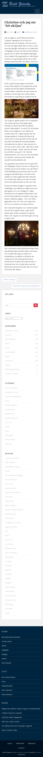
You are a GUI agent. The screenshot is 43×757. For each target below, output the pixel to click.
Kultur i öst (9, 540)
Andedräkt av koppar (12, 467)
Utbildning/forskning (12, 369)
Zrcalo (7, 613)
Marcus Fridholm (11, 553)
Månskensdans (10, 548)
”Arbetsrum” (20, 743)
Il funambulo (9, 518)
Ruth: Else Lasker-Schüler (11, 722)
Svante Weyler (10, 587)
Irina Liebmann (7, 690)
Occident (8, 561)
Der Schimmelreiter (8, 677)
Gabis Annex (9, 501)
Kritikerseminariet (11, 418)
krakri (7, 535)
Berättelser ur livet (31, 32)
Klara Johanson (7, 694)
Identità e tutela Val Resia (14, 510)
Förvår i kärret (7, 641)
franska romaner (11, 405)
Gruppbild (5, 650)
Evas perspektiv (10, 488)
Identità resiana (10, 514)
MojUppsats (9, 557)
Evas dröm (9, 484)
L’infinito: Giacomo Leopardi (12, 713)
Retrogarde (9, 435)
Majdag (4, 654)
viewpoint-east (10, 600)
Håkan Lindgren (10, 505)
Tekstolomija (9, 591)
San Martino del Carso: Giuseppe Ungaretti (17, 726)
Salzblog (8, 583)
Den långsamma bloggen (14, 475)
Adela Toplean (10, 462)
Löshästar (8, 361)
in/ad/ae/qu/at (10, 409)
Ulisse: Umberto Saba (9, 730)
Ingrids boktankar (11, 527)
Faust (4, 681)
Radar (7, 431)
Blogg (10, 743)
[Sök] (36, 305)
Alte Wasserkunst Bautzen (11, 637)
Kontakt (22, 748)
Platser (7, 356)
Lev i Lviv (8, 422)
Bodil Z (18, 32)
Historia (8, 365)
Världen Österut (10, 596)
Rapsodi (8, 570)
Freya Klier (9, 497)
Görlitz (4, 646)
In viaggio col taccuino (13, 522)
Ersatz (7, 401)
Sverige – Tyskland (11, 374)
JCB (6, 531)
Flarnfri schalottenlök (12, 492)
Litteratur (8, 335)
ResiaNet (8, 574)
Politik (7, 348)
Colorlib (31, 752)
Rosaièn (8, 578)
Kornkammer (9, 414)
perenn (7, 427)
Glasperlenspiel (7, 686)
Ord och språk (10, 352)
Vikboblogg (9, 604)
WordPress (21, 755)
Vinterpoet (8, 608)
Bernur (7, 471)
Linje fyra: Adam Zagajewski (12, 717)
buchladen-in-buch (11, 392)
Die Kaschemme (11, 479)
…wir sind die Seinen (12, 458)
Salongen (8, 444)
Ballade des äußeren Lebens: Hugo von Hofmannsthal (21, 709)
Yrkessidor (31, 743)
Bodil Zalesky (7, 752)
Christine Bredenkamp (13, 396)
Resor (7, 343)
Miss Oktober (6, 663)
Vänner (4, 659)
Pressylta (8, 565)
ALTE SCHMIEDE (11, 388)
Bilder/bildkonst (10, 339)
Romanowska (10, 439)
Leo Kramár (9, 544)
